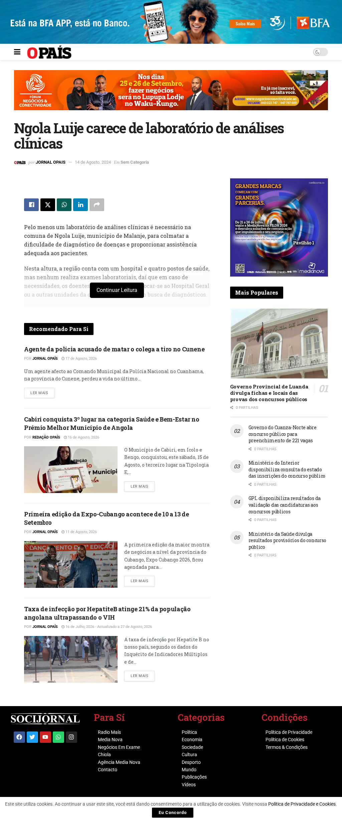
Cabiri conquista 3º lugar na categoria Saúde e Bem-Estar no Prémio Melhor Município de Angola (111, 423)
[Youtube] (45, 737)
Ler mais (42, 391)
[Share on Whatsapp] (64, 204)
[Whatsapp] (58, 737)
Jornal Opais (50, 162)
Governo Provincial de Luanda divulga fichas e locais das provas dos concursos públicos (269, 392)
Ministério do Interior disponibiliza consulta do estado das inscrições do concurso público (286, 469)
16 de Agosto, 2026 (83, 437)
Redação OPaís (46, 437)
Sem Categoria (135, 162)
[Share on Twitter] (47, 204)
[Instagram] (71, 737)
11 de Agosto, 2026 (80, 532)
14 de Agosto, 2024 (93, 162)
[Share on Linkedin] (80, 204)
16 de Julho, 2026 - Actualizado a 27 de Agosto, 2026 (108, 627)
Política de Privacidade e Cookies (302, 804)
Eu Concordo (173, 812)
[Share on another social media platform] (97, 204)
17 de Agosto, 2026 (80, 358)
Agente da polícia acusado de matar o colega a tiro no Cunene (114, 349)
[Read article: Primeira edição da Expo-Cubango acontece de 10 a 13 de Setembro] (71, 564)
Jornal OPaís (45, 358)
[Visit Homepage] (49, 52)
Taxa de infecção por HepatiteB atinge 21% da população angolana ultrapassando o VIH (107, 613)
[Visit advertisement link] (171, 95)
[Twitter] (32, 737)
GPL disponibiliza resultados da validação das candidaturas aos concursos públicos (284, 504)
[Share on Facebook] (31, 204)
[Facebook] (19, 737)
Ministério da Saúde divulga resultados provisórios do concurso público (287, 540)
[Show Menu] (17, 52)
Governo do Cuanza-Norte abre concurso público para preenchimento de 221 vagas (282, 434)
